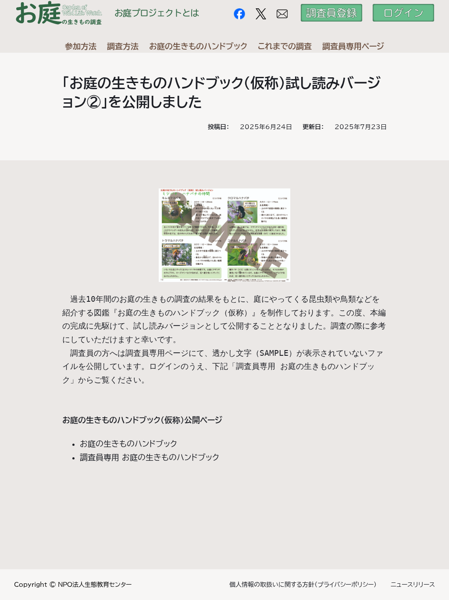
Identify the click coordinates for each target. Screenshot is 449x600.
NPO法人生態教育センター (95, 585)
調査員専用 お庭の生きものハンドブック (149, 457)
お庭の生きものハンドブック (128, 444)
